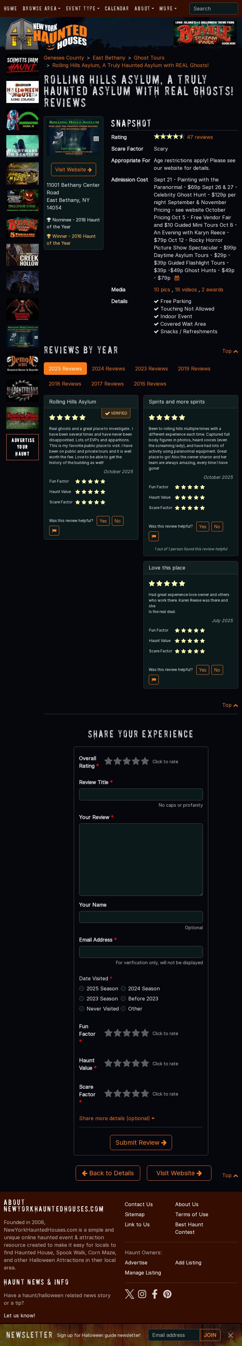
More (166, 8)
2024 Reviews (108, 368)
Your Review (96, 817)
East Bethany (109, 57)
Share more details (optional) (115, 1118)
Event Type (81, 8)
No (118, 521)
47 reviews (200, 137)
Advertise (136, 1262)
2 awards (212, 289)
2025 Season (102, 988)
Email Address (98, 939)
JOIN (210, 1335)
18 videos (186, 289)
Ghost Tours (149, 57)
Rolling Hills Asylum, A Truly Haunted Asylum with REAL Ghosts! (130, 65)
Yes (103, 521)
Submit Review (138, 1142)
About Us (187, 1204)
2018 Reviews (65, 384)
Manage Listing (143, 1272)
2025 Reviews (65, 368)
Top (227, 351)
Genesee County (64, 57)
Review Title (96, 782)
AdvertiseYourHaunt (23, 446)
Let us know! (19, 1315)
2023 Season (102, 998)
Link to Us (137, 1224)
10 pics (162, 289)
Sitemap (135, 1214)
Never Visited (103, 1008)
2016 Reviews (150, 384)
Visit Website (71, 169)
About (142, 8)
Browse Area (40, 8)
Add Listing (188, 1262)
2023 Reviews (151, 368)
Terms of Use (191, 1214)
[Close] (230, 1335)
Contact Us (139, 1204)
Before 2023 (143, 998)
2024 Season (144, 988)
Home (10, 8)
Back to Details (110, 1173)
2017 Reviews (107, 384)
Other (135, 1008)
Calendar (117, 8)
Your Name (93, 905)
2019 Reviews (194, 368)
